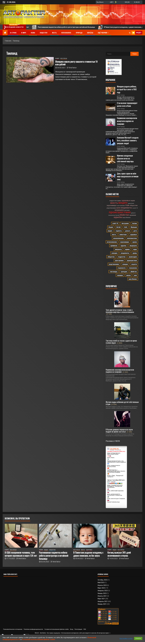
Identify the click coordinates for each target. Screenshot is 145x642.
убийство (124, 215)
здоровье (126, 200)
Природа (79, 32)
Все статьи (63, 58)
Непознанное (66, 32)
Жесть (54, 32)
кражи (134, 242)
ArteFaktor (73, 68)
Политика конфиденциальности (33, 629)
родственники (111, 208)
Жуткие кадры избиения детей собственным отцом (122, 403)
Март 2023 (101, 588)
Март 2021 (101, 598)
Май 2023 (101, 582)
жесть (114, 202)
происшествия (120, 212)
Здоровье (89, 549)
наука (133, 200)
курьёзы (118, 217)
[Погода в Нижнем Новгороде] (119, 2)
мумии (127, 249)
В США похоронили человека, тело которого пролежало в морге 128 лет (21, 554)
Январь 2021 (102, 604)
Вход (71, 629)
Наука (33, 32)
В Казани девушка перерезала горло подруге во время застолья (119, 430)
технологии (111, 215)
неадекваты (126, 208)
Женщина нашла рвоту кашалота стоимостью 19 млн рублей (76, 63)
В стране (13, 32)
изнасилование (118, 238)
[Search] (129, 33)
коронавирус (112, 205)
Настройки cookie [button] (126, 638)
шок (118, 208)
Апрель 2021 (102, 596)
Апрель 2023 (102, 585)
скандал (125, 264)
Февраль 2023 (103, 590)
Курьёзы (90, 32)
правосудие (133, 257)
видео (122, 202)
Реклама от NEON (113, 441)
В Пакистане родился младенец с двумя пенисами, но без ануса (106, 27)
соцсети (134, 264)
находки (114, 253)
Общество (43, 32)
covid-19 (135, 208)
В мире (23, 32)
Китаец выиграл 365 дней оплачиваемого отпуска (119, 554)
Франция (134, 227)
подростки (113, 200)
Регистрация (78, 629)
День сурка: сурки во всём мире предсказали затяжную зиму (128, 176)
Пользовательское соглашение (12, 629)
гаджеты (119, 231)
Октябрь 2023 (102, 580)
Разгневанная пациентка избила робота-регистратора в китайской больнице (45, 27)
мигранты (118, 249)
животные (131, 203)
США (127, 205)
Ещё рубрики (102, 32)
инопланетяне (132, 238)
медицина (119, 210)
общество (134, 205)
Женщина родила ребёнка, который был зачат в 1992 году (127, 89)
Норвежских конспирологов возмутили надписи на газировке (127, 121)
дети (135, 231)
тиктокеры (113, 271)
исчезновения (112, 242)
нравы (119, 200)
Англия (134, 223)
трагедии (127, 210)
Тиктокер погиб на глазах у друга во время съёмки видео (121, 341)
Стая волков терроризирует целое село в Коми (127, 104)
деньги (133, 213)
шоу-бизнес (127, 217)
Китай (117, 215)
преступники (121, 205)
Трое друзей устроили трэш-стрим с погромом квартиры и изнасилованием (120, 310)
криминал (133, 215)
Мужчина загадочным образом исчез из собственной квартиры (125, 158)
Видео (46, 549)
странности (121, 268)
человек (120, 275)
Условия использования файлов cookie (56, 629)
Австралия (125, 223)
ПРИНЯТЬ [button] (138, 638)
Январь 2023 (102, 593)
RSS (85, 629)
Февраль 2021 (103, 601)
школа (128, 275)
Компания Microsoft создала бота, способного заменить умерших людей (128, 140)
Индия (111, 227)
